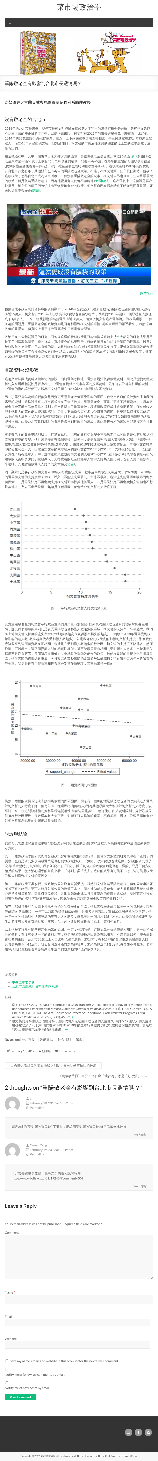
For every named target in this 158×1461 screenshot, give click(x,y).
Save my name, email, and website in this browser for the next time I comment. (64, 1361)
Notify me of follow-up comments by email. (35, 1374)
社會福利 (64, 1039)
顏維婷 (46, 1051)
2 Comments (66, 1051)
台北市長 (28, 1039)
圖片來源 (146, 293)
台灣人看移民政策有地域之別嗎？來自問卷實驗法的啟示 (53, 1065)
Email (9, 1316)
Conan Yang (38, 1145)
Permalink (37, 1107)
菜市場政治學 (79, 6)
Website (11, 1339)
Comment (13, 1232)
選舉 (79, 1039)
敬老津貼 (46, 1039)
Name (10, 1292)
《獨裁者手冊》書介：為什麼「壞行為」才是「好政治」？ (103, 1076)
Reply (142, 1134)
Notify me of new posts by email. (27, 1388)
